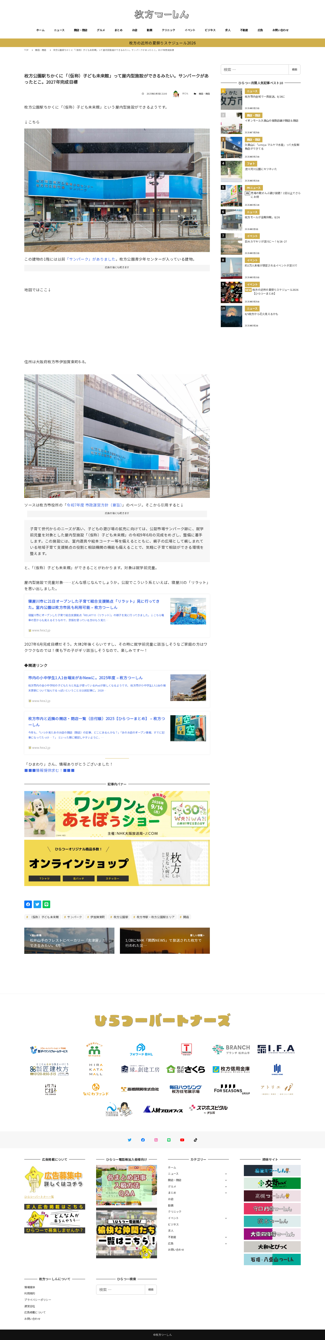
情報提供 (29, 1287)
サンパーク (74, 917)
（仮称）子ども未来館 (44, 917)
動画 (149, 30)
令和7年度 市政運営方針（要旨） (94, 504)
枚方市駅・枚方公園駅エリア (155, 917)
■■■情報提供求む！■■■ (49, 770)
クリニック (168, 30)
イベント (190, 30)
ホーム (40, 30)
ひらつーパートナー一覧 (39, 1196)
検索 (294, 69)
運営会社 (29, 1306)
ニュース (59, 30)
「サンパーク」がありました (90, 259)
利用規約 (29, 1293)
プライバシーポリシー (37, 1300)
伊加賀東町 (97, 917)
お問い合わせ (280, 30)
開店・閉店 (80, 30)
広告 (260, 30)
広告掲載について (35, 1312)
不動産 (244, 30)
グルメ (101, 30)
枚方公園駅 (120, 917)
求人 (228, 30)
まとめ (118, 30)
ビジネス (210, 30)
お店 (135, 30)
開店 (185, 917)
